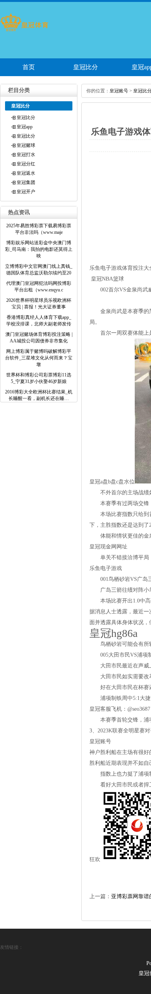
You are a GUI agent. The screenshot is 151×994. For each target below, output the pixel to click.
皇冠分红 (26, 164)
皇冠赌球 (26, 145)
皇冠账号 (119, 91)
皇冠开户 (26, 191)
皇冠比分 (85, 67)
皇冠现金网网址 (108, 547)
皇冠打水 (26, 154)
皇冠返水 (26, 173)
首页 (28, 67)
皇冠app (25, 126)
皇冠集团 (26, 182)
